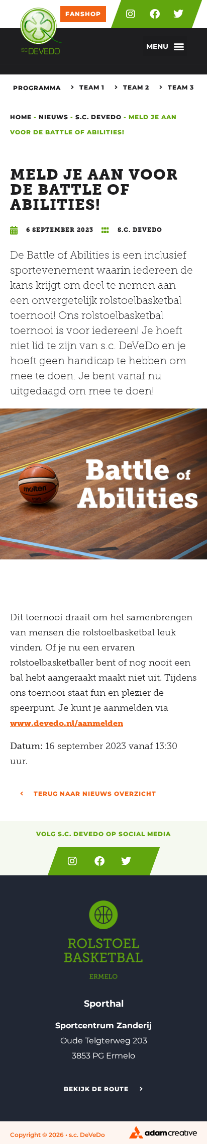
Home (21, 117)
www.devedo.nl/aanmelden (66, 723)
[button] (165, 46)
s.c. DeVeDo (98, 117)
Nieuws (53, 117)
